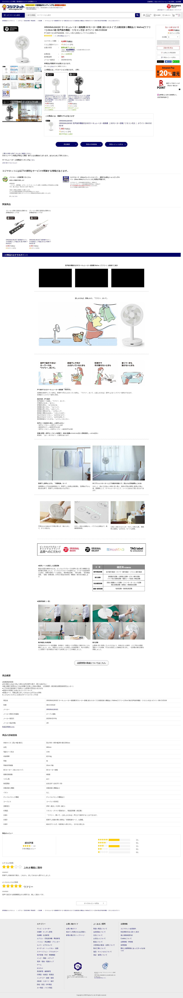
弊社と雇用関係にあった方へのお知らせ (133, 949)
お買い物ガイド (161, 9)
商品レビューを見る (116, 144)
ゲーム (39, 965)
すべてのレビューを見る (91, 903)
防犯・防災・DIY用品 (44, 984)
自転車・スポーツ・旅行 (45, 981)
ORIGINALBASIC (65, 121)
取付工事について (99, 948)
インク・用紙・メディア (45, 958)
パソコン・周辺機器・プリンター (48, 942)
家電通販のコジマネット (8, 20)
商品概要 (67, 144)
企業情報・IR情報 (127, 942)
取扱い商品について (100, 928)
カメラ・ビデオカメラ (44, 945)
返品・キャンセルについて (102, 951)
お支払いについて (99, 938)
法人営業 (171, 1)
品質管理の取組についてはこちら (91, 663)
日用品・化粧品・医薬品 (45, 974)
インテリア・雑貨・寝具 (45, 978)
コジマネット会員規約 (128, 928)
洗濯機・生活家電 (43, 935)
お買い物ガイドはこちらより (9, 163)
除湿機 (40, 20)
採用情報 (124, 945)
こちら (52, 66)
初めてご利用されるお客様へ (76, 932)
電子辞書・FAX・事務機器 (46, 955)
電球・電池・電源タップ (45, 961)
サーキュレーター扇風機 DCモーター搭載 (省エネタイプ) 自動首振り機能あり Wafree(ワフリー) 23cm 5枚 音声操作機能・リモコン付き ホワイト (82, 20)
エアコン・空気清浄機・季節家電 (26, 20)
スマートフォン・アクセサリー (47, 951)
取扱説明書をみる (8, 727)
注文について (98, 935)
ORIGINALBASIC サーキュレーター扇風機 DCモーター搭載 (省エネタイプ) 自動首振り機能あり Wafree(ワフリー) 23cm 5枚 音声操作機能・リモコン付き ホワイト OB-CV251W (56, 98)
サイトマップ (178, 9)
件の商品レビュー (63, 36)
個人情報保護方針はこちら (100, 977)
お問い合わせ (170, 9)
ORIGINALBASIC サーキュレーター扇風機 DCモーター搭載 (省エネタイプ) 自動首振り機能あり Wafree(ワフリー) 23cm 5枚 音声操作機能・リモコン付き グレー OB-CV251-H (79, 98)
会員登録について (99, 932)
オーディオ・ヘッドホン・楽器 (47, 948)
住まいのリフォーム (161, 1)
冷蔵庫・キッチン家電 (44, 932)
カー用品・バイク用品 (44, 988)
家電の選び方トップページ (75, 935)
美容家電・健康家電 (44, 971)
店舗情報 (150, 1)
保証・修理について (100, 955)
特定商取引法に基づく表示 (130, 932)
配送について (98, 942)
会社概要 (178, 1)
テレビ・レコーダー (44, 928)
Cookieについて (126, 938)
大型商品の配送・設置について (104, 945)
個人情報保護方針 (127, 935)
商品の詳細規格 (91, 144)
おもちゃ (40, 968)
